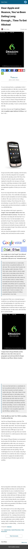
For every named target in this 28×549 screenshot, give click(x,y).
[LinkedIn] (2, 71)
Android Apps (7, 529)
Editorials (9, 526)
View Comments (14, 536)
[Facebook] (5, 71)
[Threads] (12, 71)
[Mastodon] (14, 71)
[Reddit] (19, 71)
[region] (14, 126)
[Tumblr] (17, 71)
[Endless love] (14, 77)
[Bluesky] (9, 71)
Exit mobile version (14, 547)
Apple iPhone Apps (16, 529)
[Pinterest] (21, 71)
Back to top (24, 542)
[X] (7, 71)
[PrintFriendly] (2, 74)
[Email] (24, 71)
